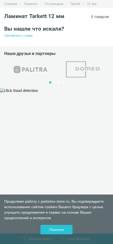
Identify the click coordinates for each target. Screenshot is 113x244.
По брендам (54, 4)
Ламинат (31, 4)
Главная (10, 4)
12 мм (91, 4)
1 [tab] (50, 82)
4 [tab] (63, 82)
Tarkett (75, 4)
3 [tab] (59, 82)
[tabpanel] (30, 69)
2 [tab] (54, 82)
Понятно (56, 230)
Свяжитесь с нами (18, 35)
